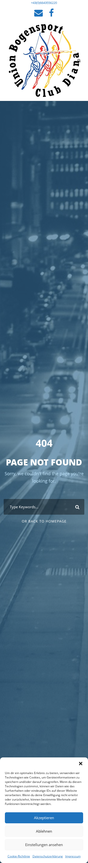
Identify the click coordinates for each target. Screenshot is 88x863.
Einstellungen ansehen (44, 844)
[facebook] (51, 12)
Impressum (73, 856)
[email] (38, 12)
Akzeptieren (44, 817)
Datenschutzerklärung (48, 856)
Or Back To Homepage (44, 521)
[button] (80, 763)
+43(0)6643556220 (44, 2)
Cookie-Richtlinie (19, 856)
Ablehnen (44, 831)
